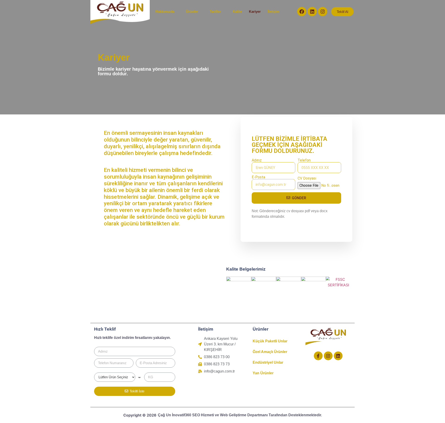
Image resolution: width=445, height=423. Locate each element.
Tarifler (215, 11)
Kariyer (255, 11)
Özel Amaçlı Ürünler (270, 352)
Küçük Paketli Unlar (270, 341)
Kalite (237, 11)
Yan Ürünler (263, 373)
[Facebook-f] (318, 355)
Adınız (257, 160)
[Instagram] (322, 11)
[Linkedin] (312, 11)
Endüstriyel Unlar (268, 362)
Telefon (304, 160)
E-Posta (258, 177)
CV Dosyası (307, 178)
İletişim (273, 11)
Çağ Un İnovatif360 (175, 415)
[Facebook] (301, 11)
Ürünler (192, 11)
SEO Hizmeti (203, 415)
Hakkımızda (165, 11)
